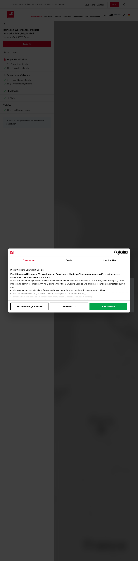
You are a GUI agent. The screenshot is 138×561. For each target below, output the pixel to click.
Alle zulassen (108, 306)
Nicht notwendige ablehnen (29, 306)
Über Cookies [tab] (109, 260)
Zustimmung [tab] (29, 260)
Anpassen (67, 306)
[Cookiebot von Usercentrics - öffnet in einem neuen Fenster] (116, 253)
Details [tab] (69, 260)
